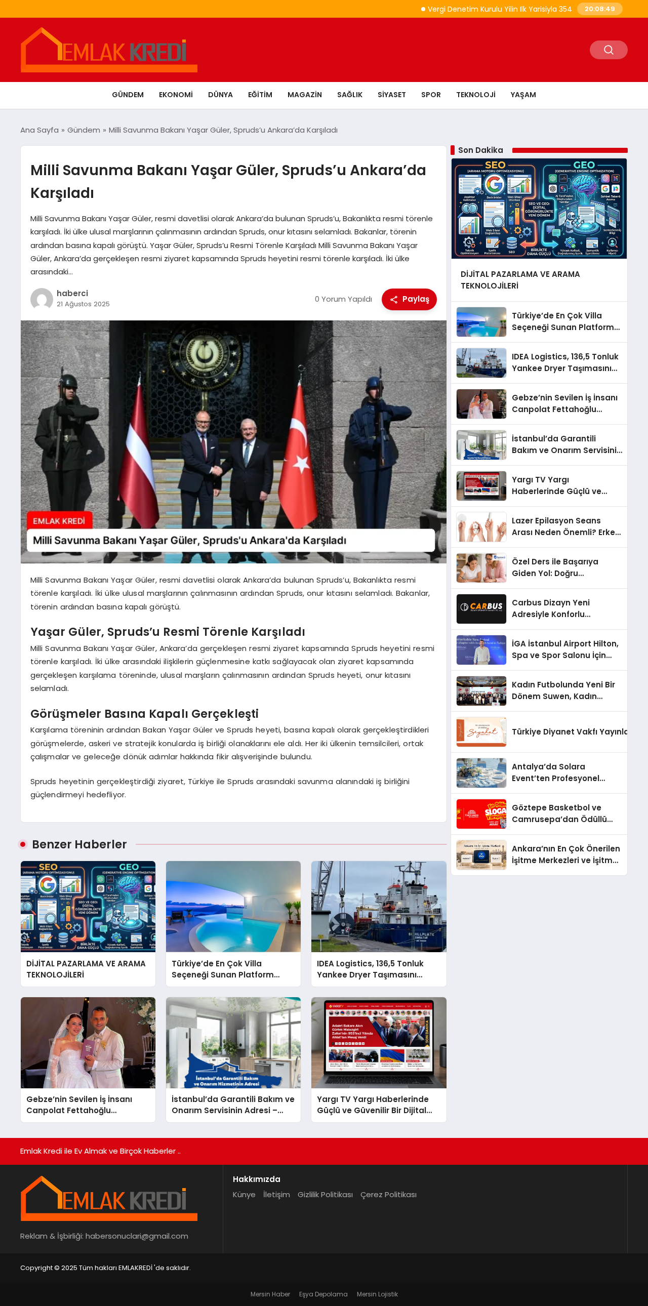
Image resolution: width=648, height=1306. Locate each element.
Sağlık (349, 95)
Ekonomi (176, 95)
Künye (244, 1194)
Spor (431, 95)
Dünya (220, 95)
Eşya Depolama (323, 1294)
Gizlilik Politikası (325, 1194)
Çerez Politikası (388, 1194)
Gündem (128, 95)
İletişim (276, 1194)
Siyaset (392, 95)
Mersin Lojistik (377, 1294)
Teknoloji (476, 95)
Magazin (305, 95)
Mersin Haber (270, 1294)
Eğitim (260, 95)
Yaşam (523, 95)
